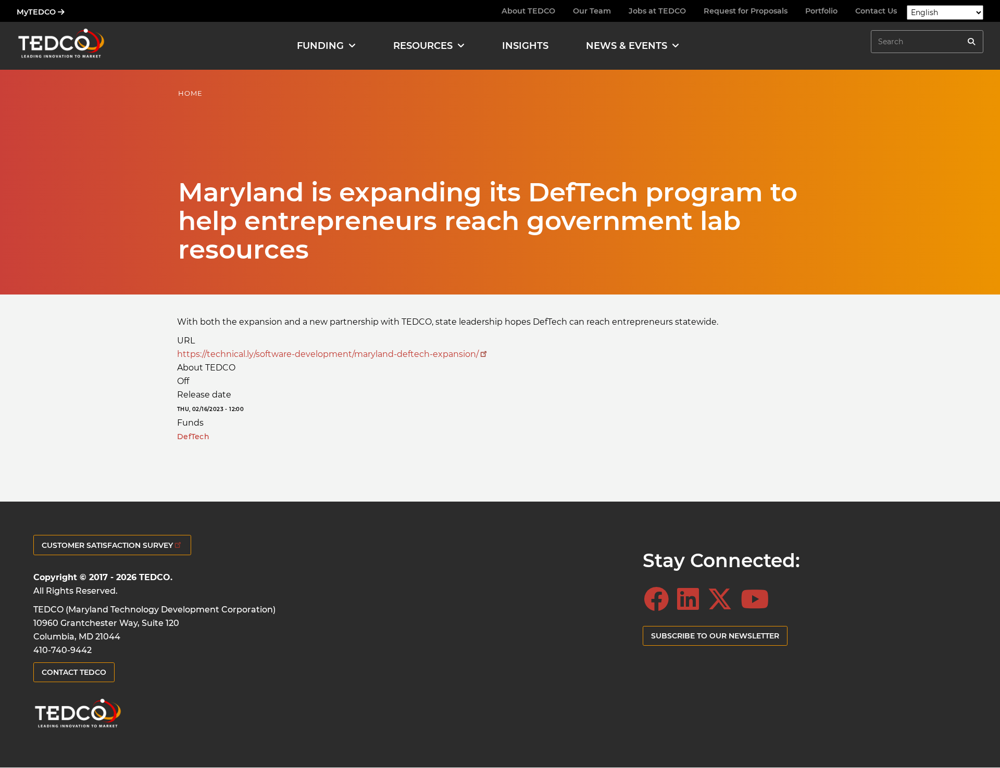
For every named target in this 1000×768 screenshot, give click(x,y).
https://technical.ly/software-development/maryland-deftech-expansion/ (328, 354)
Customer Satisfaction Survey (107, 545)
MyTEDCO (37, 12)
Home (190, 93)
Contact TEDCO (74, 672)
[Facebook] (659, 599)
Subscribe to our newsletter (715, 636)
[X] (723, 599)
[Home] (61, 45)
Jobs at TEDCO (657, 11)
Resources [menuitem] (423, 46)
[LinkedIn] (691, 599)
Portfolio (821, 11)
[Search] (971, 41)
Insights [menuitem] (525, 46)
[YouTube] (758, 599)
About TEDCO (528, 11)
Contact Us (876, 11)
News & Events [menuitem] (626, 46)
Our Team (592, 11)
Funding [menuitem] (320, 46)
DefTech (193, 436)
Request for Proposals (746, 11)
